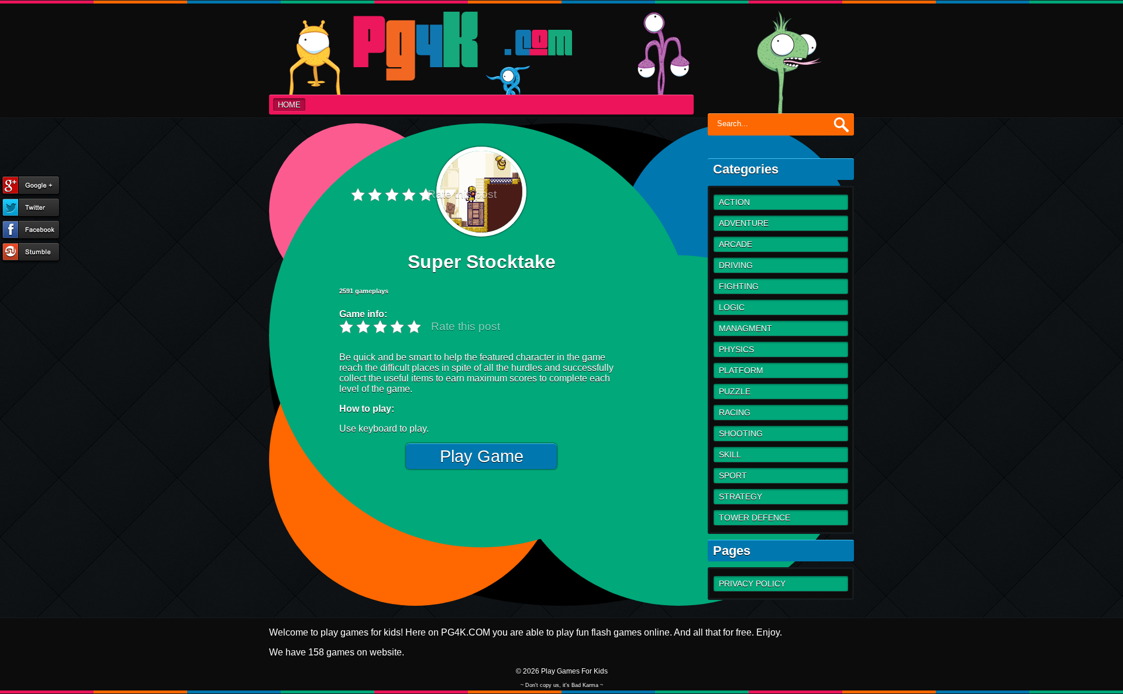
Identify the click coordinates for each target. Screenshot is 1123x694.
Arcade (735, 244)
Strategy (740, 496)
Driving (736, 265)
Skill (730, 454)
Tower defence (754, 517)
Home (289, 104)
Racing (734, 412)
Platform (741, 370)
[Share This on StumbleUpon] (30, 253)
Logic (732, 307)
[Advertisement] (649, 457)
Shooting (741, 433)
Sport (733, 475)
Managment (745, 328)
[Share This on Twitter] (30, 208)
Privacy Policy (752, 583)
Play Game (481, 456)
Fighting (739, 286)
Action (734, 202)
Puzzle (734, 391)
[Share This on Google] (30, 186)
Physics (736, 349)
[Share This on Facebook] (30, 231)
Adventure (744, 223)
